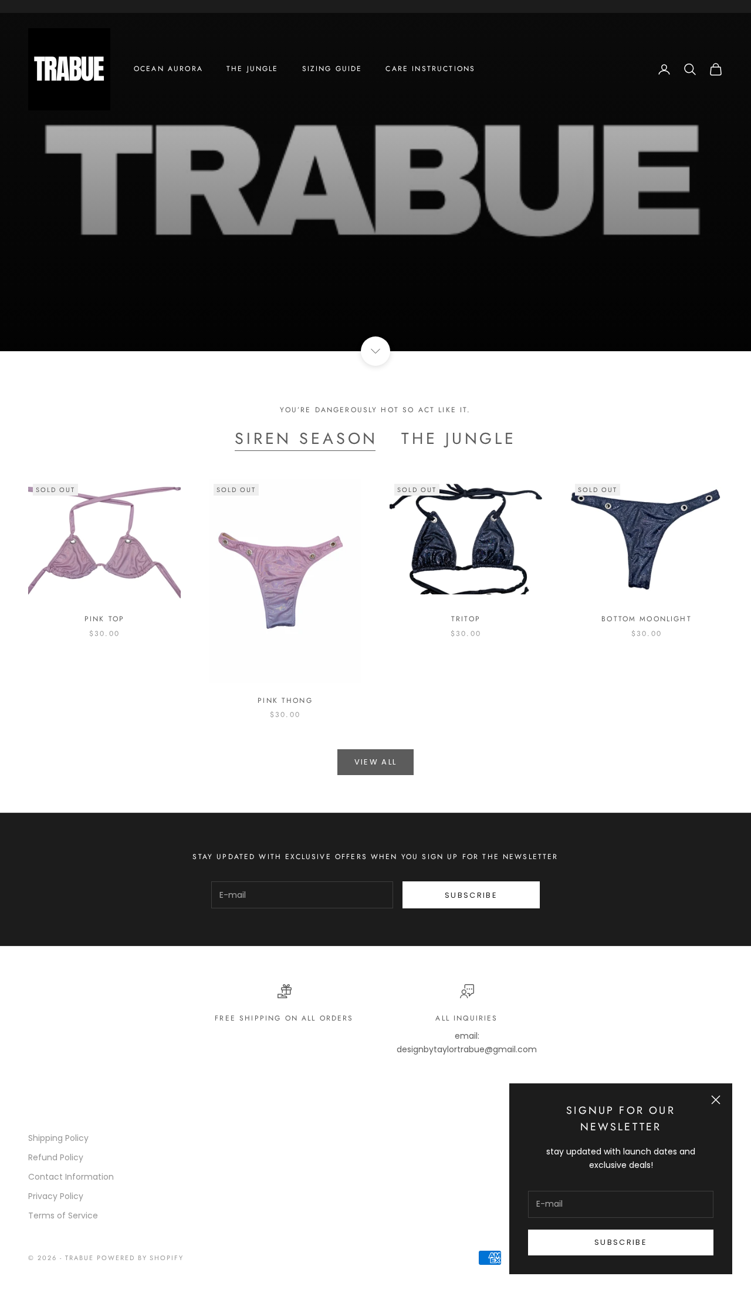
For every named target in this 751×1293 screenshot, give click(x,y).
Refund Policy (55, 1157)
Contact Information (71, 1177)
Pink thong (285, 700)
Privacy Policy (55, 1196)
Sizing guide (332, 68)
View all (375, 761)
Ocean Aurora (168, 68)
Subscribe (620, 1242)
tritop (466, 619)
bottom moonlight (646, 619)
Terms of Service (63, 1215)
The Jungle (252, 68)
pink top (104, 619)
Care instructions (430, 68)
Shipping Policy (58, 1138)
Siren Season (306, 438)
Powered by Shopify (140, 1257)
